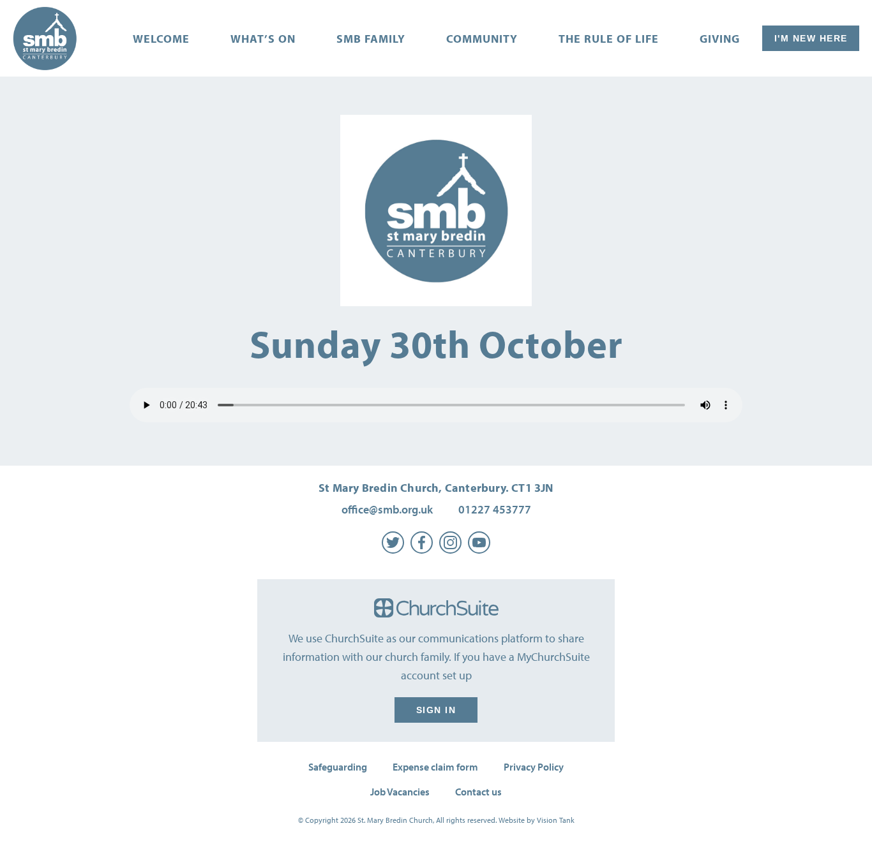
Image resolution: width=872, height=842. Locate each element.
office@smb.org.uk (387, 509)
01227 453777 (494, 509)
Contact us (478, 791)
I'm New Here (811, 38)
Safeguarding (337, 766)
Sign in (436, 710)
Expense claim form (435, 766)
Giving (720, 38)
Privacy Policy (534, 766)
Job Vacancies (400, 791)
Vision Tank (556, 820)
